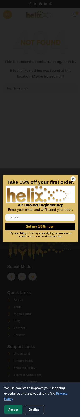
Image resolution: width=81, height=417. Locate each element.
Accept (13, 409)
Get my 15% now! (40, 226)
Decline (34, 409)
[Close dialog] (68, 181)
